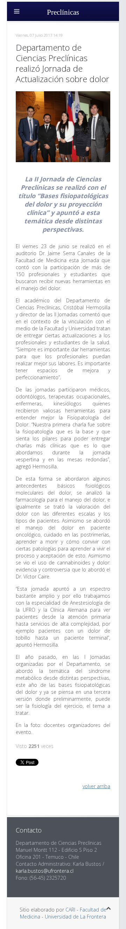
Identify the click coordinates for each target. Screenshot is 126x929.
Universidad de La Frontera (75, 916)
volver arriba (96, 786)
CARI (70, 909)
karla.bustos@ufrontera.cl (45, 870)
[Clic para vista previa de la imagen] (63, 126)
